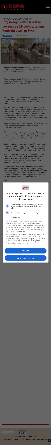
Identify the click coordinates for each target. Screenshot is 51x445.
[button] (26, 217)
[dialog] (26, 222)
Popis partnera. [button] (20, 231)
